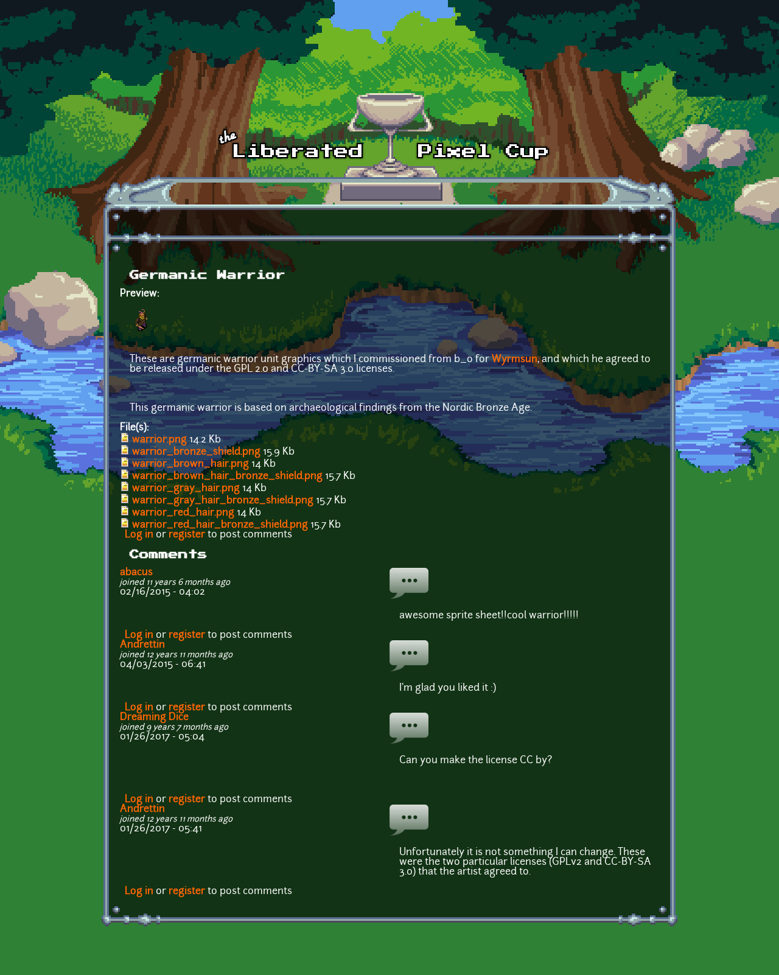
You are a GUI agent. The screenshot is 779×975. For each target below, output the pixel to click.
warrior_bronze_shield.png (196, 452)
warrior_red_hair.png (183, 513)
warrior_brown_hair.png (190, 464)
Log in (139, 535)
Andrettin (142, 645)
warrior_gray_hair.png (186, 489)
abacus (136, 573)
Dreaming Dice (154, 717)
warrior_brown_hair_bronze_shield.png (227, 476)
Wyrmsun (514, 360)
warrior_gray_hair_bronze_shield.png (222, 501)
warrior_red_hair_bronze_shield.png (220, 525)
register (187, 535)
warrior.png (159, 440)
